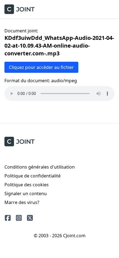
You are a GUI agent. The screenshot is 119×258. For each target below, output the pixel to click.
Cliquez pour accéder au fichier (41, 67)
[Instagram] (18, 218)
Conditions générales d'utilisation (39, 167)
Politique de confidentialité (32, 176)
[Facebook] (7, 218)
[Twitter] (30, 218)
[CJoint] (19, 141)
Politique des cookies (26, 185)
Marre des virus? (21, 202)
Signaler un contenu (25, 193)
